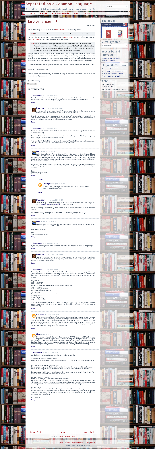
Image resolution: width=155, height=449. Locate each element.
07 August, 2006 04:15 (50, 269)
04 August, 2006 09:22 (50, 128)
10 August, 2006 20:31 (52, 314)
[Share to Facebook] (35, 84)
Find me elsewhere (109, 60)
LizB (38, 334)
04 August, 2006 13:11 (48, 221)
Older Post (89, 432)
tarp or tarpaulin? (42, 21)
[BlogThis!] (31, 84)
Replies (40, 179)
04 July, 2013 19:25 (46, 334)
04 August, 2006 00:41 (55, 108)
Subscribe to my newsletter (111, 58)
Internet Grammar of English (112, 76)
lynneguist (40, 108)
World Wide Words (45, 204)
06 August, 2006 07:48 (50, 243)
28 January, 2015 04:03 (50, 352)
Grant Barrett (68, 37)
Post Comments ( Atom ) (68, 436)
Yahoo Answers (60, 29)
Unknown (40, 314)
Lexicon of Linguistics (110, 69)
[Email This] (28, 84)
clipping (37, 80)
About (76, 13)
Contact (87, 13)
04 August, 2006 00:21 (50, 95)
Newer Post (35, 432)
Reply (33, 102)
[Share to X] (33, 84)
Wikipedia (57, 204)
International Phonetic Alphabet (113, 73)
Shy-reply (47, 183)
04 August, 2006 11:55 (55, 200)
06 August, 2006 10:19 (55, 254)
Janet (38, 151)
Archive (43, 13)
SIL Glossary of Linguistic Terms (113, 71)
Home (32, 13)
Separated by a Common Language (59, 3)
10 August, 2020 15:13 (58, 184)
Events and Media (60, 13)
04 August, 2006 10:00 (48, 151)
